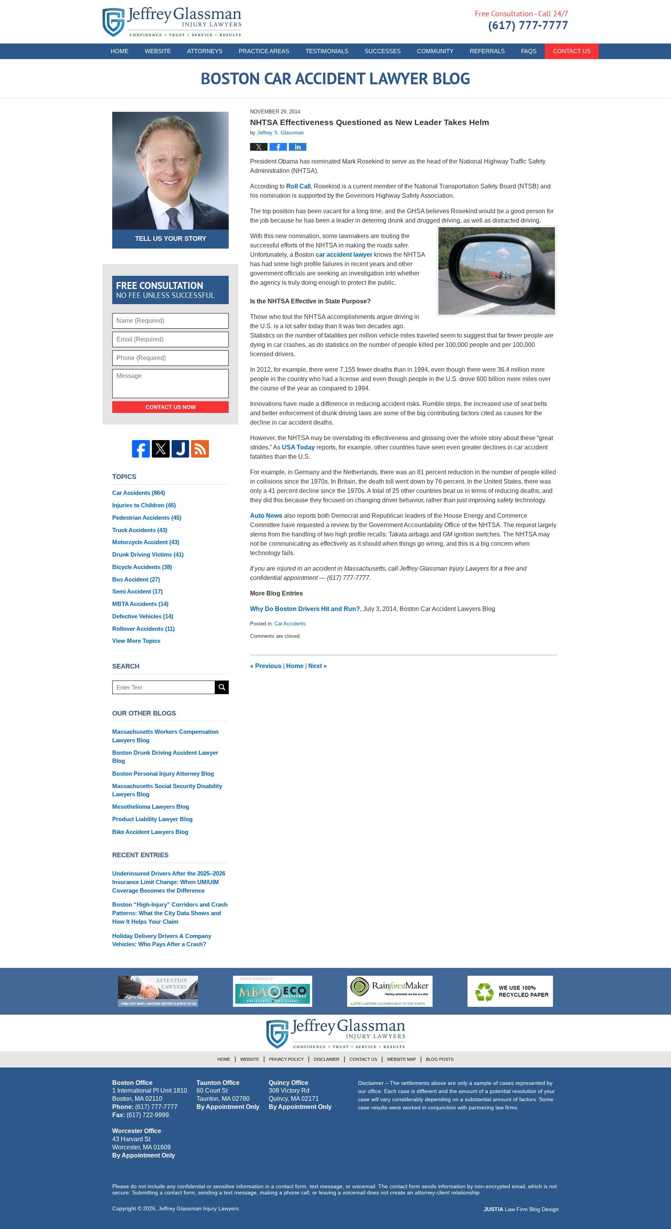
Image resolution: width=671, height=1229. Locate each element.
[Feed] (200, 449)
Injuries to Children (144, 505)
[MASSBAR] (272, 991)
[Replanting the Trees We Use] (510, 991)
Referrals (487, 51)
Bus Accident (136, 579)
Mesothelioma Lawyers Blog (150, 806)
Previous (266, 666)
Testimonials (327, 51)
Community (435, 51)
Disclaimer (326, 1059)
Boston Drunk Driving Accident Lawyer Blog (165, 756)
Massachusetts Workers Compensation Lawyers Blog (165, 735)
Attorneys (205, 51)
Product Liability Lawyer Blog (152, 819)
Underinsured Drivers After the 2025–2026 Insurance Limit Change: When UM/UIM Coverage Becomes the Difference (168, 882)
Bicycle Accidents (142, 567)
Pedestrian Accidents (146, 517)
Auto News (266, 515)
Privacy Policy (286, 1059)
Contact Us (572, 51)
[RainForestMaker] (390, 991)
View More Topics (136, 640)
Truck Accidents (139, 530)
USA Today (298, 447)
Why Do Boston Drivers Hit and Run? (305, 609)
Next (317, 666)
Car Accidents (290, 624)
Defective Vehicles (142, 616)
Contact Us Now (171, 407)
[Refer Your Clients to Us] (158, 991)
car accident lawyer (344, 254)
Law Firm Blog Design (521, 1209)
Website (158, 51)
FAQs (529, 51)
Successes (383, 51)
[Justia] (180, 449)
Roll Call (298, 186)
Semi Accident (137, 591)
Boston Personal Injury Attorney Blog (163, 773)
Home (120, 51)
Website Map (401, 1059)
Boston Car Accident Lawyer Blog (172, 22)
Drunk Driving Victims (148, 554)
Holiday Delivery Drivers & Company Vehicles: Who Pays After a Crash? (161, 940)
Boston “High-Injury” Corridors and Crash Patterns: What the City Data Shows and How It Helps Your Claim (170, 913)
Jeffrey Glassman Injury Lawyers (198, 1208)
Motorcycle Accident (145, 542)
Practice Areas (264, 51)
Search (222, 687)
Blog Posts (440, 1059)
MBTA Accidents (140, 604)
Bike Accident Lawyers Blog (150, 832)
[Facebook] (141, 449)
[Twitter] (161, 449)
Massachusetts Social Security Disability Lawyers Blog (167, 790)
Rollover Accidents (143, 628)
